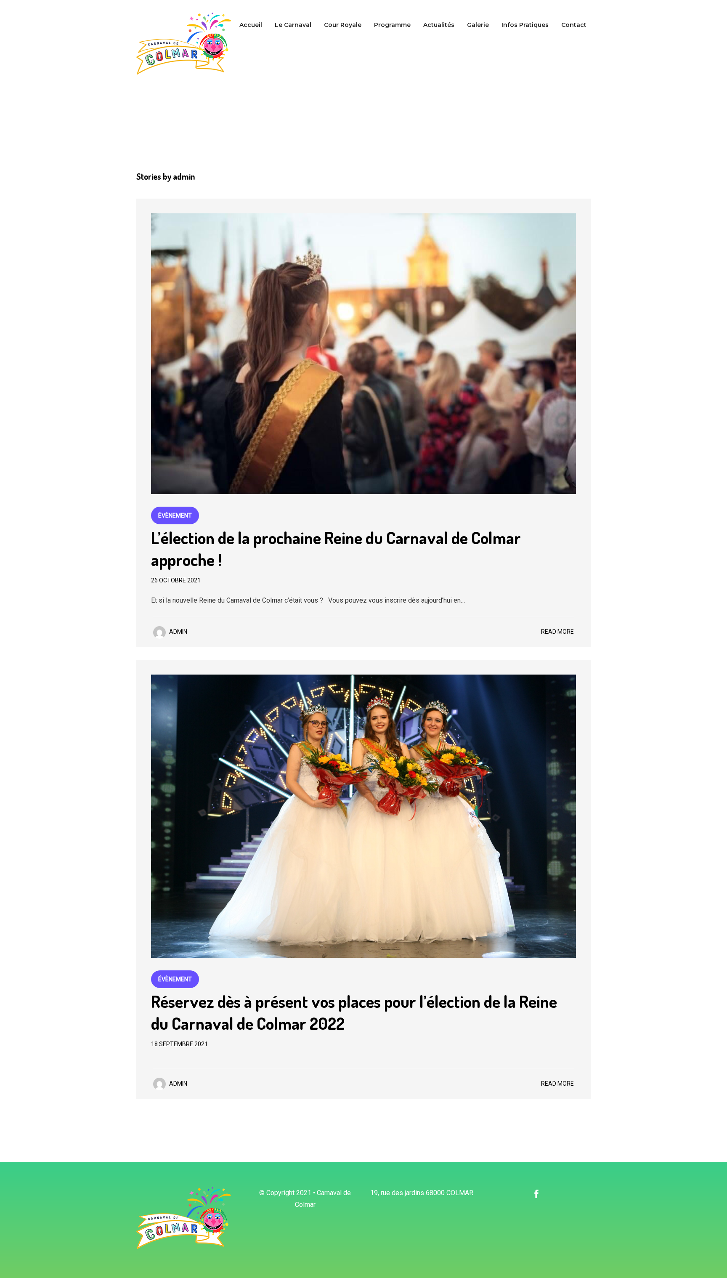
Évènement (175, 515)
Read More (557, 631)
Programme (392, 25)
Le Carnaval (293, 25)
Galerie (478, 25)
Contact (573, 25)
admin (178, 631)
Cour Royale (342, 25)
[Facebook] (536, 1193)
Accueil (250, 25)
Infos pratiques (525, 25)
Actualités (438, 25)
